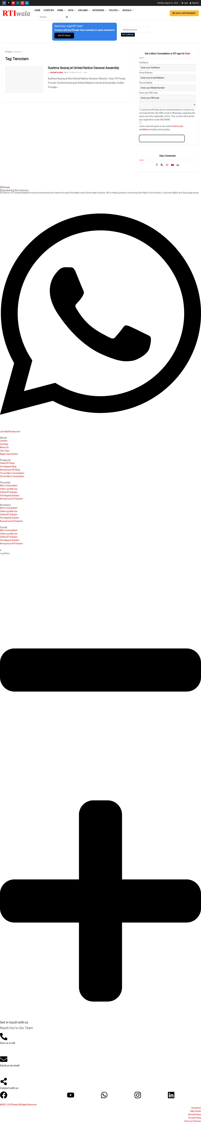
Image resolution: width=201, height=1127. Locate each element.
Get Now (162, 138)
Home (37, 10)
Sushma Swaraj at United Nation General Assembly (83, 68)
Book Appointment (185, 13)
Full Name (143, 62)
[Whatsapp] (104, 1095)
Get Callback (128, 34)
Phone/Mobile (145, 83)
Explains (83, 10)
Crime (60, 10)
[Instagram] (137, 1095)
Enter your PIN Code (148, 93)
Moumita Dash (56, 73)
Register (195, 3)
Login (185, 3)
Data (70, 10)
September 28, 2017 (74, 73)
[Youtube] (70, 1095)
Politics (113, 10)
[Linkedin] (171, 1095)
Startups (49, 10)
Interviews (98, 10)
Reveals (127, 10)
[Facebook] (3, 1095)
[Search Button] (67, 17)
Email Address (146, 72)
